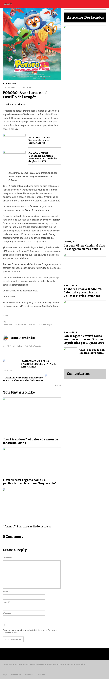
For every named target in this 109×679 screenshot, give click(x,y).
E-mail (6, 602)
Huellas (41, 674)
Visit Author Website (33, 346)
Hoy (4, 322)
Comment (7, 558)
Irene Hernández (16, 104)
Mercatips (16, 674)
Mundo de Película (10, 325)
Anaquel (29, 674)
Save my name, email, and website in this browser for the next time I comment (30, 631)
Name (6, 592)
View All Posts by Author (12, 346)
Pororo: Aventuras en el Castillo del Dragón (35, 325)
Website (7, 613)
